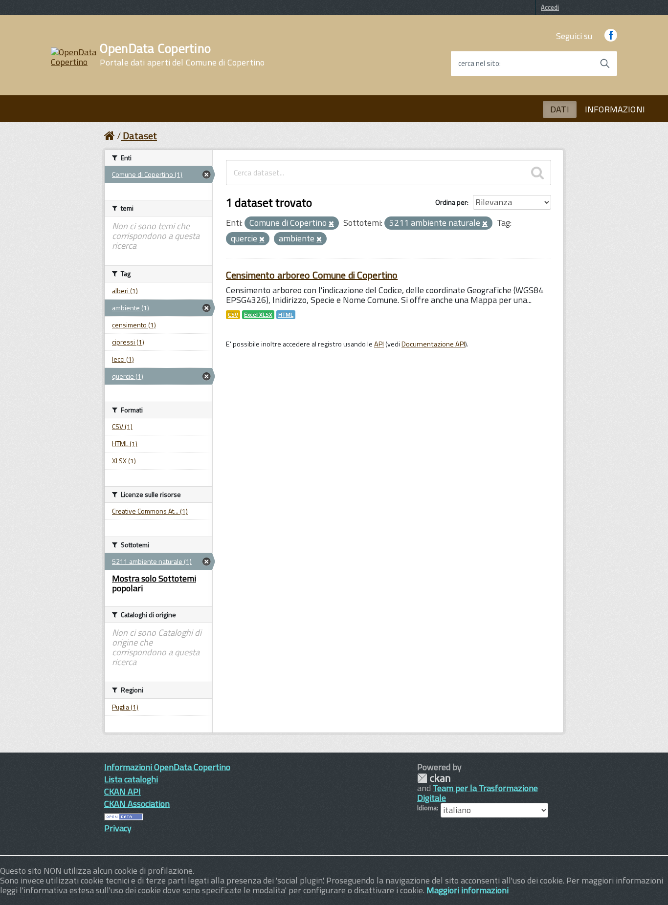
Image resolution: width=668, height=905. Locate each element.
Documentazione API (433, 344)
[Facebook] (610, 36)
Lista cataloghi (131, 779)
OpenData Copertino (182, 54)
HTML (285, 314)
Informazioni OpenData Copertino (167, 767)
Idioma (427, 808)
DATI (559, 109)
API (379, 344)
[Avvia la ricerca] (605, 63)
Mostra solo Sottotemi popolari (154, 583)
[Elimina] (331, 224)
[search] (537, 172)
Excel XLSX (258, 314)
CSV (233, 314)
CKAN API (122, 791)
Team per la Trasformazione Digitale (477, 792)
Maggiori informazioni (467, 890)
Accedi (550, 7)
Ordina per (451, 202)
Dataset (140, 135)
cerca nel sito (478, 63)
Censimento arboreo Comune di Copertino (312, 274)
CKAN (433, 778)
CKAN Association (137, 803)
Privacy (118, 828)
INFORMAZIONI (615, 109)
